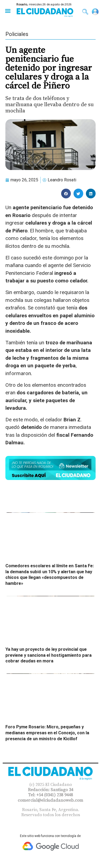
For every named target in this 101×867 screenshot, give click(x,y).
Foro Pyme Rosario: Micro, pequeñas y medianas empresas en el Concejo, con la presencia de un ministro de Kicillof (47, 732)
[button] (7, 10)
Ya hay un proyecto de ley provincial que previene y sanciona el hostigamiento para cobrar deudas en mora (48, 655)
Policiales (16, 34)
